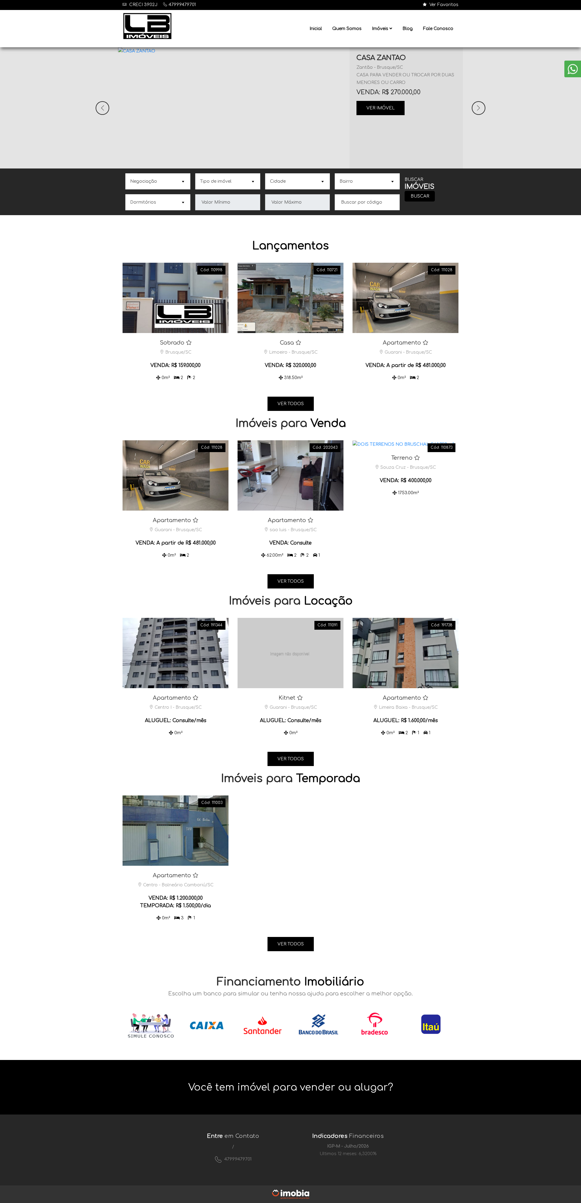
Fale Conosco (438, 28)
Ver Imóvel (380, 108)
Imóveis (380, 28)
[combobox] (157, 181)
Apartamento (402, 343)
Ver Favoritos (443, 4)
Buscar (420, 196)
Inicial (316, 28)
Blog (407, 28)
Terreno (401, 458)
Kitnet (287, 698)
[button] (102, 107)
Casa (287, 343)
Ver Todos (290, 404)
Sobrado (172, 343)
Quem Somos (347, 28)
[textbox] (157, 181)
